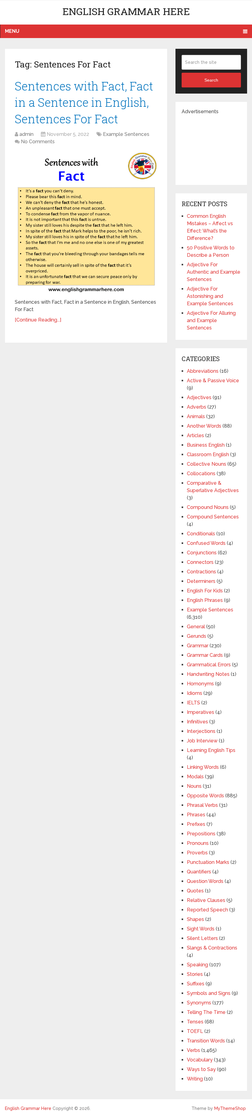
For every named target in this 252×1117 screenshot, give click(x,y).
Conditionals (201, 534)
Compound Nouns (208, 507)
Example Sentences (126, 134)
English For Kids (205, 591)
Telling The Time (206, 1012)
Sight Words (201, 929)
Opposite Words (205, 796)
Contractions (201, 572)
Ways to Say (201, 1069)
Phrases (196, 815)
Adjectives (199, 397)
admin (26, 134)
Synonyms (199, 1003)
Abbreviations (203, 371)
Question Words (205, 881)
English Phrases (205, 600)
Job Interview (202, 741)
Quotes (195, 891)
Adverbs (196, 407)
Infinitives (197, 722)
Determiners (201, 581)
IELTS (193, 703)
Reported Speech (207, 910)
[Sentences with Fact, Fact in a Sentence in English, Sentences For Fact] (86, 223)
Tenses (195, 1022)
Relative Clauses (206, 900)
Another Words (204, 426)
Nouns (194, 786)
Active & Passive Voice (213, 380)
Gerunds (196, 636)
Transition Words (206, 1041)
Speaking (197, 965)
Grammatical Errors (209, 665)
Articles (195, 435)
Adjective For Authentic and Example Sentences (213, 272)
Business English (206, 445)
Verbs (193, 1050)
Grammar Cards (205, 655)
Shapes (195, 919)
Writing (195, 1079)
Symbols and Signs (208, 993)
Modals (195, 777)
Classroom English (208, 454)
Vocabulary (200, 1060)
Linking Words (203, 767)
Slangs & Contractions (212, 948)
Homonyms (200, 684)
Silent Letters (202, 938)
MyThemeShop (230, 1108)
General (196, 627)
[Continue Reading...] (38, 320)
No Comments (38, 141)
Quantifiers (199, 872)
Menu (12, 31)
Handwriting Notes (208, 674)
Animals (196, 416)
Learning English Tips (211, 750)
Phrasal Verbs (202, 805)
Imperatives (200, 712)
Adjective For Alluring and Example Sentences (211, 320)
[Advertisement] (217, 146)
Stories (195, 974)
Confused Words (206, 543)
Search (211, 80)
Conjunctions (202, 553)
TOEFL (195, 1031)
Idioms (194, 693)
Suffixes (195, 984)
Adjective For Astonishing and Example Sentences (210, 296)
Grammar (197, 646)
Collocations (201, 473)
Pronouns (198, 843)
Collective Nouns (206, 464)
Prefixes (196, 824)
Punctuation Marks (208, 862)
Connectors (200, 562)
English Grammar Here (126, 11)
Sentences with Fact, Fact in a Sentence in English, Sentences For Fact (84, 102)
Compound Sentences (213, 517)
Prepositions (201, 834)
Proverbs (197, 853)
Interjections (201, 731)
